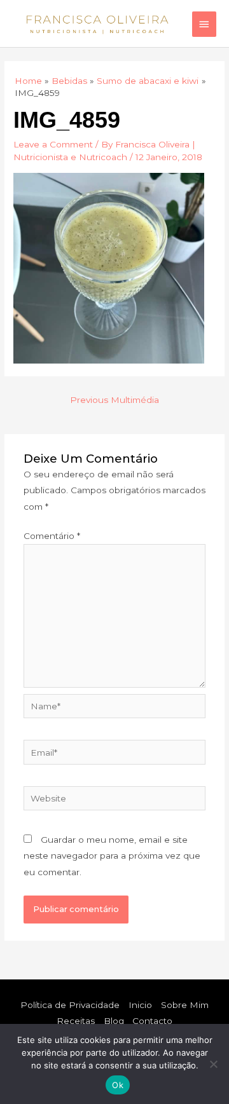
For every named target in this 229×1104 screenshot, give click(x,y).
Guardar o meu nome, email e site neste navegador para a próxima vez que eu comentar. (112, 856)
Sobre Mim (185, 1005)
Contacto (152, 1021)
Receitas (76, 1021)
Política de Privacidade (70, 1005)
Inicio (140, 1005)
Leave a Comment (53, 144)
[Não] (213, 1064)
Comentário (52, 536)
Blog (114, 1021)
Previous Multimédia (114, 400)
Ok (117, 1085)
